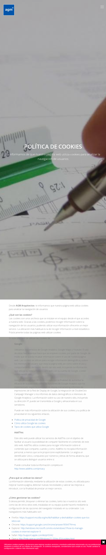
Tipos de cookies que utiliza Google (31, 426)
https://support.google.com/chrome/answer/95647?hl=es (48, 524)
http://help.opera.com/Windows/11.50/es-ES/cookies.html (46, 538)
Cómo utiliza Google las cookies (30, 423)
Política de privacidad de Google (30, 419)
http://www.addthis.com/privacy (29, 468)
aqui (36, 548)
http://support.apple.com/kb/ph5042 (35, 535)
